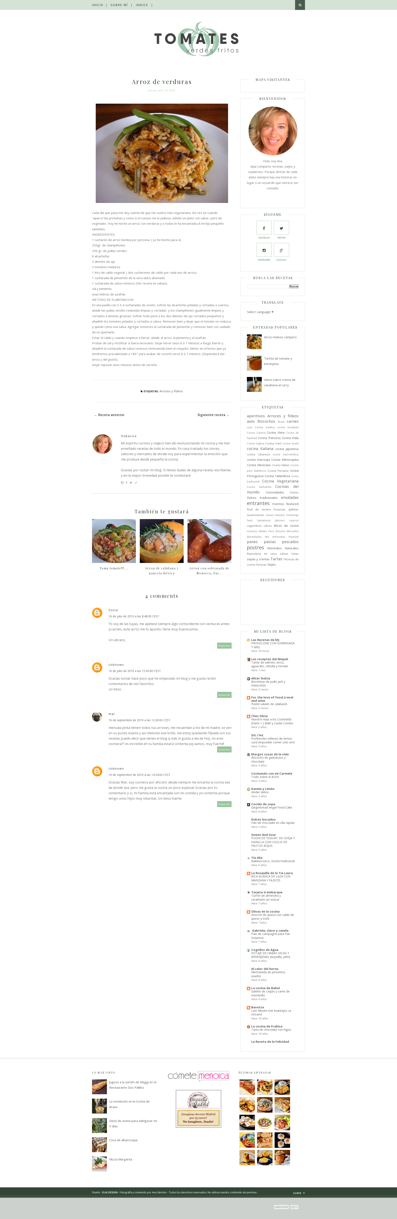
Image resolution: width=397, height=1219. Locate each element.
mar (112, 714)
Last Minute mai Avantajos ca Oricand (271, 1012)
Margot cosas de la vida (270, 754)
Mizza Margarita (120, 1159)
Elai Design (110, 1192)
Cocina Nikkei (280, 465)
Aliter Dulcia (260, 678)
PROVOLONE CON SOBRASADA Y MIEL (273, 645)
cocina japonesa (287, 449)
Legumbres (254, 526)
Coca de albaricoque (123, 1140)
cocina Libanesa (258, 454)
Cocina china (276, 432)
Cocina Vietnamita (259, 487)
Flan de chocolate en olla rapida (272, 823)
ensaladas (290, 497)
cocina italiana (260, 448)
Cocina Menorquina (285, 459)
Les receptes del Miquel (269, 659)
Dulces (294, 492)
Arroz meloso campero (280, 337)
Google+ (281, 259)
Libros (268, 526)
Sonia (113, 610)
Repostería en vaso (262, 554)
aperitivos (256, 415)
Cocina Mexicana (258, 465)
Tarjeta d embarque (266, 892)
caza (249, 427)
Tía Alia (256, 857)
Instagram (264, 259)
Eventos (278, 504)
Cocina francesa (269, 438)
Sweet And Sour (263, 835)
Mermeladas (254, 537)
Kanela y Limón (262, 789)
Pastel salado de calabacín (269, 704)
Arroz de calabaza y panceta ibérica (162, 570)
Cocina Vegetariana (280, 481)
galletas (293, 509)
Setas (295, 554)
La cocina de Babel (265, 988)
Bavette (257, 1007)
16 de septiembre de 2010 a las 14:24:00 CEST (139, 775)
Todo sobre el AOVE (265, 777)
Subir (297, 1193)
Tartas (276, 558)
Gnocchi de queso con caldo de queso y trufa (272, 917)
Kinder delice (260, 792)
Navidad (294, 537)
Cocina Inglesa (255, 443)
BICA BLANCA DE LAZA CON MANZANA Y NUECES (270, 878)
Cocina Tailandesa (277, 476)
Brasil (281, 422)
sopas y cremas (258, 559)
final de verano (259, 509)
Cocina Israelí (290, 443)
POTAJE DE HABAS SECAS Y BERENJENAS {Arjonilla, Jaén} (270, 955)
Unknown (129, 436)
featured (292, 504)
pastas (270, 541)
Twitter (281, 237)
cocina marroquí (258, 459)
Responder (224, 645)
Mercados (293, 531)
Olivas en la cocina (265, 911)
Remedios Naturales (283, 548)
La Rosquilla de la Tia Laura (272, 873)
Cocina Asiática (265, 427)
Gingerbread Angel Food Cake (271, 807)
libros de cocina (286, 525)
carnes (293, 421)
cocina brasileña (288, 427)
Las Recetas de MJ (265, 640)
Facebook (264, 237)
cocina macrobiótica (286, 454)
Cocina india (290, 438)
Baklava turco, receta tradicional (273, 861)
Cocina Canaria (256, 432)
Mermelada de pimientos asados (268, 974)
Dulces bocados (263, 819)
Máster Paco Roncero (272, 531)
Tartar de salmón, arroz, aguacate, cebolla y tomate (269, 664)
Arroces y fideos (171, 391)
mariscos (252, 531)
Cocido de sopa (263, 804)
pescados (290, 541)
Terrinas (261, 564)
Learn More (281, 1207)
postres (255, 547)
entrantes (258, 503)
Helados (280, 515)
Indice (142, 5)
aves (251, 421)
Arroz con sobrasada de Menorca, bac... (209, 570)
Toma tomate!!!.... (114, 568)
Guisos (270, 515)
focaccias (280, 509)
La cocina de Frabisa (266, 1026)
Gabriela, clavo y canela (269, 930)
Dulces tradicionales (262, 498)
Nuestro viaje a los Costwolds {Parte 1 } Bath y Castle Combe (272, 721)
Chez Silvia (259, 716)
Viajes (271, 564)
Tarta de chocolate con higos (271, 1030)
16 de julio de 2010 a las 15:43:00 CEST (135, 671)
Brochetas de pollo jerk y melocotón (268, 683)
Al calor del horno (265, 969)
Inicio (97, 5)
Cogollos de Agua (264, 950)
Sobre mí (119, 5)
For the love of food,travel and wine (272, 699)
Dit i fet (257, 735)
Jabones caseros (287, 520)
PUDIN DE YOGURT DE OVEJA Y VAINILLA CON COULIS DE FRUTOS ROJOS (273, 842)
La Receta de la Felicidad (270, 1041)
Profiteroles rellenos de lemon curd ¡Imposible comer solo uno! (273, 740)
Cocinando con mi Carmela (271, 773)
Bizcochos (266, 421)
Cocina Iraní (273, 443)
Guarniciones (255, 515)
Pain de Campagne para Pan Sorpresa (270, 936)
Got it (294, 1207)
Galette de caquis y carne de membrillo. (270, 993)
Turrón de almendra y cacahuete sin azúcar (266, 897)
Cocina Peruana (278, 471)
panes (252, 541)
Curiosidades (275, 492)
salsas (284, 554)
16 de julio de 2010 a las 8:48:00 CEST (134, 616)
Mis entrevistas (275, 537)
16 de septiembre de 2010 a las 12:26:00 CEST (139, 720)
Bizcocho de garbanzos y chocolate (268, 759)
